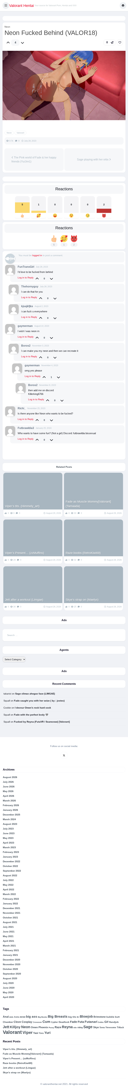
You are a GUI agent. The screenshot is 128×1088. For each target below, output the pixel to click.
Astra (16, 1017)
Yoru (41, 1033)
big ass (31, 1016)
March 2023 (9, 847)
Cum (46, 1021)
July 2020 (8, 983)
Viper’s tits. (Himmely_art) (22, 506)
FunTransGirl (26, 266)
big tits (72, 1017)
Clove (17, 1021)
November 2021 (11, 913)
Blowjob (86, 1016)
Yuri (47, 1033)
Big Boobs (42, 1017)
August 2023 (10, 824)
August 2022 (10, 875)
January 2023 (10, 856)
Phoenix (43, 1027)
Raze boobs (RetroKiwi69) (83, 553)
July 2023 (8, 828)
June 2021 (8, 931)
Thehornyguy (29, 286)
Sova (102, 1027)
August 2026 (10, 777)
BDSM (22, 1017)
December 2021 (11, 908)
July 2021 (8, 927)
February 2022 (11, 899)
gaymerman (25, 326)
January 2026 (10, 810)
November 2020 (11, 964)
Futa (81, 1021)
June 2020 (8, 987)
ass (11, 1016)
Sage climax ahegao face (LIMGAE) (35, 693)
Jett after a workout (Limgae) (24, 599)
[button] (5, 5)
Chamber (8, 1022)
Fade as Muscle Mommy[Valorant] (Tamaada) (88, 504)
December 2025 (11, 814)
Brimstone (100, 1016)
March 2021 (9, 945)
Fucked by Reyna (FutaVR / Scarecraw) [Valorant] (42, 721)
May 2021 (8, 936)
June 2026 (8, 786)
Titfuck (120, 1027)
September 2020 (12, 973)
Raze (58, 1027)
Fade (73, 1021)
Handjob (114, 1022)
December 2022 (11, 861)
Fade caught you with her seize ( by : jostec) (39, 700)
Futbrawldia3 (26, 428)
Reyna (67, 1027)
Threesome (110, 1027)
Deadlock (64, 1022)
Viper (27, 1032)
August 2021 (10, 922)
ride (75, 1028)
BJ (78, 1017)
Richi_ (22, 408)
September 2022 (12, 870)
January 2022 (10, 903)
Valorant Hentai (21, 6)
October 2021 (10, 917)
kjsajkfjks (27, 306)
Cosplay (27, 1021)
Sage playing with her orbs (93, 159)
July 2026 (8, 782)
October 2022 (10, 866)
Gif (106, 1021)
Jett (6, 1027)
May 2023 (8, 838)
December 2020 (11, 959)
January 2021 (10, 955)
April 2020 (8, 997)
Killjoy (15, 1027)
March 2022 (9, 894)
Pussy (51, 1028)
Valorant (20, 133)
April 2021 (8, 941)
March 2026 (9, 800)
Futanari (91, 1021)
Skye (96, 1027)
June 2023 (8, 833)
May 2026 (8, 791)
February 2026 (11, 805)
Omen (34, 1027)
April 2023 (8, 842)
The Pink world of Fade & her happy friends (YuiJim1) (34, 159)
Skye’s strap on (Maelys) (82, 599)
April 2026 (8, 796)
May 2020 (8, 992)
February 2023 (11, 852)
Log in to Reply (26, 277)
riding (80, 1027)
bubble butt (113, 1016)
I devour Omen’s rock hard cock (33, 707)
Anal (6, 1016)
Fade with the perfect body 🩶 (31, 714)
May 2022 (8, 884)
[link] (120, 42)
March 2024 (9, 819)
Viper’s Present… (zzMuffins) (24, 553)
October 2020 (10, 969)
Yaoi (35, 1033)
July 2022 (8, 880)
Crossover (37, 1022)
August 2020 (10, 978)
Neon (7, 26)
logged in (37, 255)
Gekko (101, 1022)
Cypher (54, 1022)
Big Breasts (58, 1016)
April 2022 (8, 889)
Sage (87, 1027)
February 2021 (11, 950)
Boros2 (25, 345)
